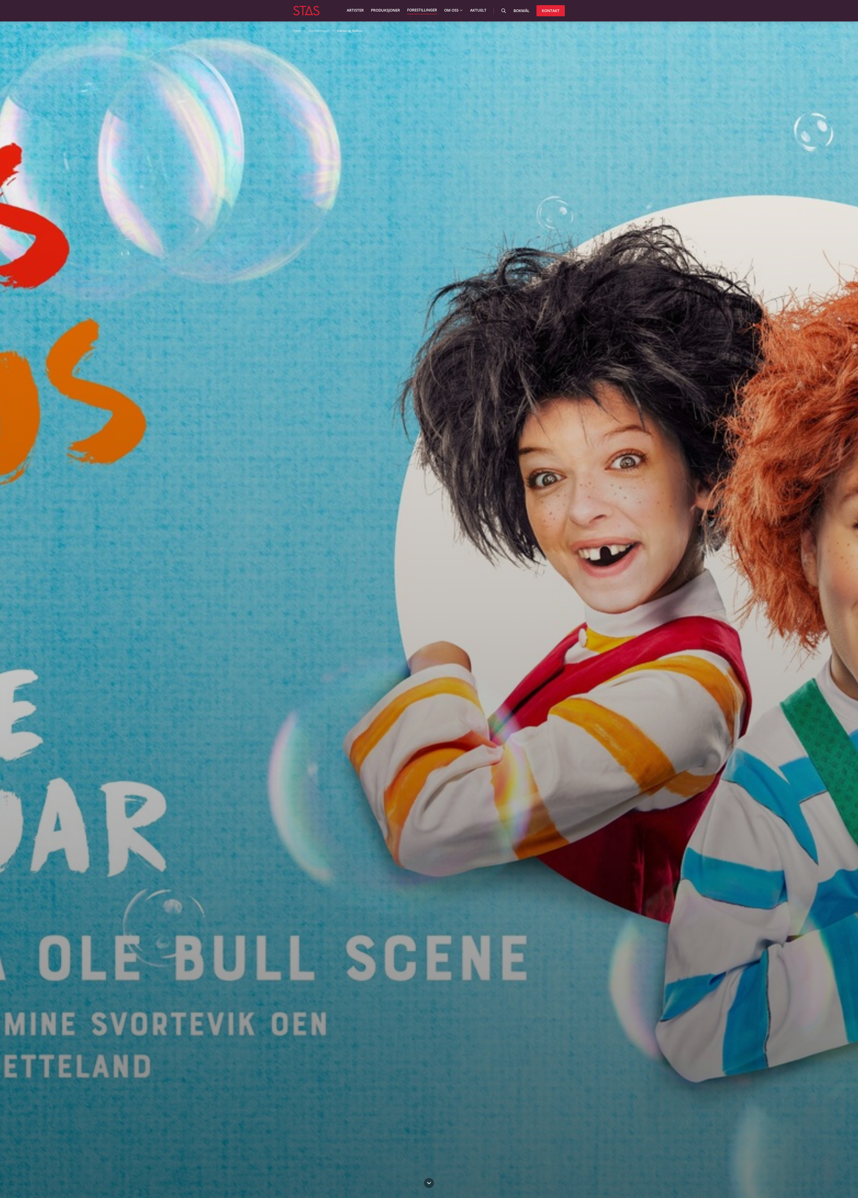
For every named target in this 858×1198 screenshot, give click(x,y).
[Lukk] (472, 552)
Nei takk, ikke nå (429, 642)
